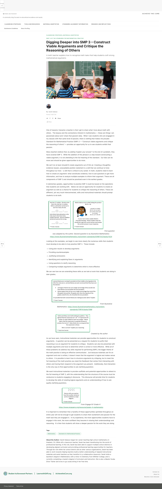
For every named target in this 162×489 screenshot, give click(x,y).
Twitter (151, 486)
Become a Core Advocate (151, 476)
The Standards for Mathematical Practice (65, 38)
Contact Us (156, 472)
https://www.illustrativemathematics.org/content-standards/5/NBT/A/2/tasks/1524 (81, 237)
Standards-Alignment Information (75, 24)
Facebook (157, 486)
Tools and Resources (32, 24)
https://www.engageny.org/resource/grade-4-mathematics (81, 407)
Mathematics (51, 433)
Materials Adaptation (51, 24)
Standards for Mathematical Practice (69, 433)
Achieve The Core (150, 13)
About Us (156, 474)
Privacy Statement (9, 486)
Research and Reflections (101, 24)
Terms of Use (19, 486)
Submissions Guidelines (11, 28)
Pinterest (154, 486)
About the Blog (25, 28)
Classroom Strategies (12, 24)
